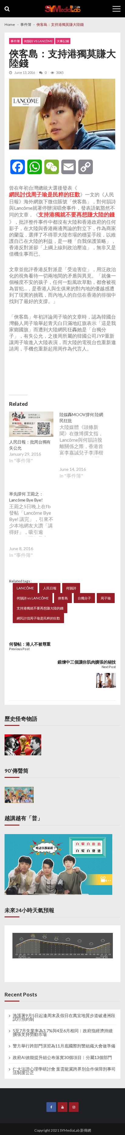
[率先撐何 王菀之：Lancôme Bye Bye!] (34, 529)
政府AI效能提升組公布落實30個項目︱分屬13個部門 (62, 1057)
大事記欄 (63, 41)
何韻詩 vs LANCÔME (38, 41)
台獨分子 (84, 598)
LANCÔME (25, 588)
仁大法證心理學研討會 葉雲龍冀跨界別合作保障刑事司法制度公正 (64, 1071)
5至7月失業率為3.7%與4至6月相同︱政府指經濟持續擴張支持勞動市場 (63, 1032)
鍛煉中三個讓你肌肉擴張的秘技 (87, 662)
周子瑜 (106, 598)
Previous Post (19, 649)
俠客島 (63, 598)
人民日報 (49, 588)
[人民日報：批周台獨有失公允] (31, 425)
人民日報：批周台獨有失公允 (30, 444)
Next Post (109, 667)
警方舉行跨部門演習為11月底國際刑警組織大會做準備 (64, 1046)
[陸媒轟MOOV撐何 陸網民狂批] (84, 450)
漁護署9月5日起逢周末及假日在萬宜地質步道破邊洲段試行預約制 (64, 1017)
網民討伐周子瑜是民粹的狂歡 (38, 618)
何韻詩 (71, 588)
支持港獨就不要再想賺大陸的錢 (40, 608)
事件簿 (15, 41)
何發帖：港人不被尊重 (30, 644)
